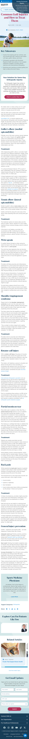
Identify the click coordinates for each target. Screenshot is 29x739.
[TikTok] (20, 727)
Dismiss (22, 11)
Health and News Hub (10, 9)
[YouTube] (16, 727)
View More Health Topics (14, 670)
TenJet (10, 182)
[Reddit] (12, 609)
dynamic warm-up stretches (15, 537)
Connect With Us (6, 716)
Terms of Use (9, 736)
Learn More (14, 596)
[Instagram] (8, 727)
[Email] (17, 609)
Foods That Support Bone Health (13, 661)
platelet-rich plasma (12, 189)
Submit (14, 709)
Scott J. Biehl (19, 30)
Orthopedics (16, 604)
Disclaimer (6, 734)
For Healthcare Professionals (9, 723)
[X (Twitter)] (24, 727)
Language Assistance (15, 734)
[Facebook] (7, 609)
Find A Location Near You (14, 97)
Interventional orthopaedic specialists (11, 378)
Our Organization (6, 719)
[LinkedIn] (15, 609)
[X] (9, 609)
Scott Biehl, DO (5, 118)
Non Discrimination (18, 736)
